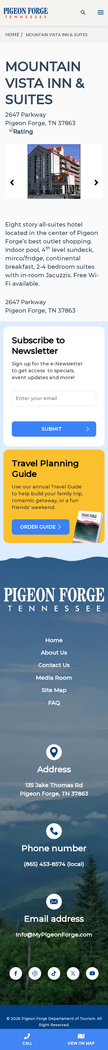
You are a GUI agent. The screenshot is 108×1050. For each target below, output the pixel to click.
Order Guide (38, 527)
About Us (54, 652)
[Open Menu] (97, 13)
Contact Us (54, 665)
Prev (11, 182)
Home (54, 640)
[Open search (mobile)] (83, 13)
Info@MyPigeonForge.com (54, 934)
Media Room (54, 677)
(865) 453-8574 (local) (54, 864)
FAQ (54, 702)
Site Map (54, 690)
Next (96, 182)
